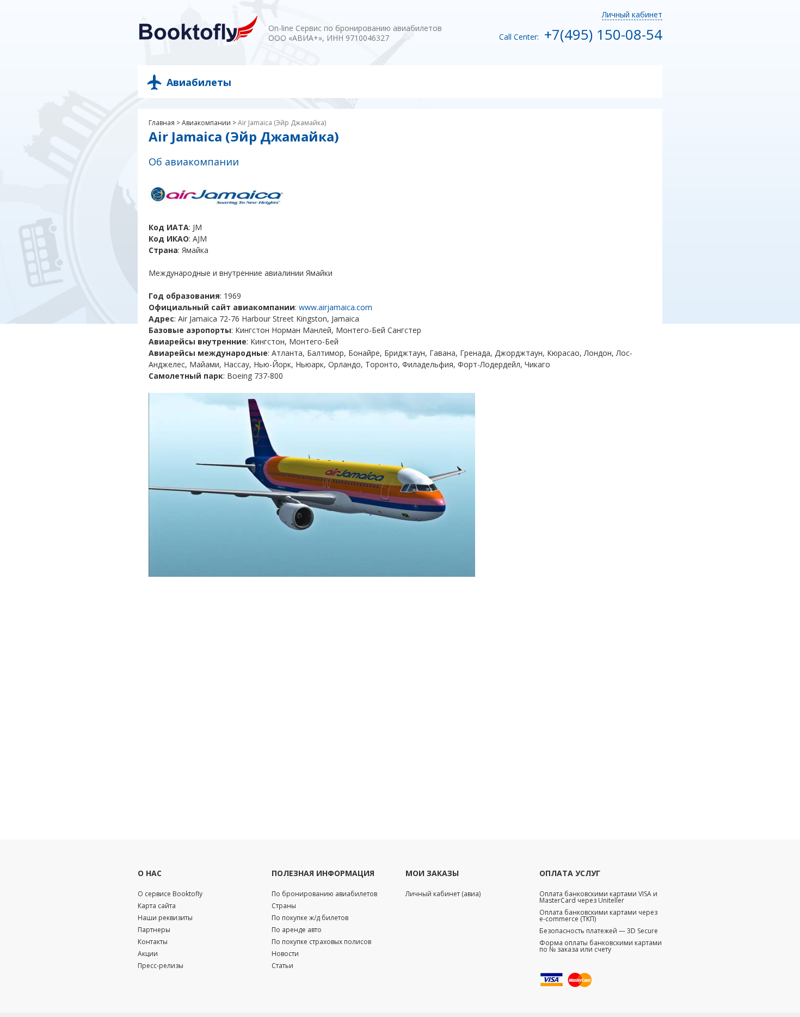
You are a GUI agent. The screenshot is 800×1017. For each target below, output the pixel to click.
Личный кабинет (632, 14)
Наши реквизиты (165, 917)
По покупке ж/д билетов (310, 917)
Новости (285, 953)
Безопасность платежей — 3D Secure (598, 930)
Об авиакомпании (194, 161)
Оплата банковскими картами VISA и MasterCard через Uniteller (598, 897)
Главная (162, 122)
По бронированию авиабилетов (324, 893)
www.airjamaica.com (335, 307)
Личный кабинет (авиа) (443, 893)
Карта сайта (157, 905)
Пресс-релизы (160, 965)
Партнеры (154, 929)
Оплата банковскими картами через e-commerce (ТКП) (598, 915)
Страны (284, 905)
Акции (148, 953)
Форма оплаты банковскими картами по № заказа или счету (600, 946)
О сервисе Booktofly (170, 893)
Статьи (282, 965)
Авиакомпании (206, 122)
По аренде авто (297, 929)
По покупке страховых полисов (321, 941)
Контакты (153, 941)
